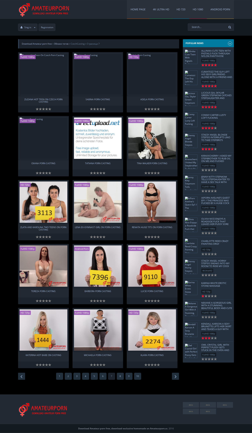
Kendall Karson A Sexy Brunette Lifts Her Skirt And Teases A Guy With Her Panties (216, 327)
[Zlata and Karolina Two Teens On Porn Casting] (43, 202)
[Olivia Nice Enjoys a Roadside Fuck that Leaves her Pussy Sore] (191, 224)
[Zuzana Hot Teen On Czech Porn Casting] (43, 74)
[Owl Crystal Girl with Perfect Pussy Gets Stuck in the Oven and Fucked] (191, 350)
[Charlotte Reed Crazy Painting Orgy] (191, 245)
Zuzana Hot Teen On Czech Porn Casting (43, 100)
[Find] (230, 27)
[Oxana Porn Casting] (43, 138)
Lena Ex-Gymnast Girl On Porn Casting (97, 227)
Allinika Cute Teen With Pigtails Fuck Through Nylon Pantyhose (216, 53)
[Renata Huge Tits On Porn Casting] (152, 202)
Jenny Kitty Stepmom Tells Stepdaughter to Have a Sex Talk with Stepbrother (215, 180)
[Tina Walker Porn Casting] (152, 138)
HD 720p (133, 57)
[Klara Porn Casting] (152, 330)
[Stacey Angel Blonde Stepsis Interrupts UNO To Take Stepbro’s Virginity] (191, 140)
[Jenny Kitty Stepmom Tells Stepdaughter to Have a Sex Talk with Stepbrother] (191, 182)
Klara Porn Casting (152, 355)
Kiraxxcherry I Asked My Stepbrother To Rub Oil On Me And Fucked (216, 158)
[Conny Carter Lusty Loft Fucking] (191, 119)
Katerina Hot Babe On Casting (43, 355)
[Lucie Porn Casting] (152, 266)
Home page (138, 9)
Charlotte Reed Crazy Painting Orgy (214, 242)
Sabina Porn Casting (98, 99)
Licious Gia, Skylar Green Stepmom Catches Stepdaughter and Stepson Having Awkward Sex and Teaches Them (216, 99)
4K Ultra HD (161, 9)
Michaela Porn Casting (97, 355)
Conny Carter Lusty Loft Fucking (213, 116)
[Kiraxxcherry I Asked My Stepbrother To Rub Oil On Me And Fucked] (191, 161)
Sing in (27, 27)
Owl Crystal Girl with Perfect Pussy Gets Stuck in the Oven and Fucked (215, 348)
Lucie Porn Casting (152, 291)
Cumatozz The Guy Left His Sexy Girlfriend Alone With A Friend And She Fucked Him (216, 75)
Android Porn (220, 9)
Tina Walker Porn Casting (152, 163)
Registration (47, 27)
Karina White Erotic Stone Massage (213, 284)
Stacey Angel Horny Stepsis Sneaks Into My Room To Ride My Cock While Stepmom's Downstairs (215, 266)
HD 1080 (198, 9)
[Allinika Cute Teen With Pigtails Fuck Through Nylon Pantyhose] (191, 56)
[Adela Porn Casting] (152, 74)
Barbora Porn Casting (97, 291)
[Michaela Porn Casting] (97, 330)
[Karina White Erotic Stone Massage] (191, 287)
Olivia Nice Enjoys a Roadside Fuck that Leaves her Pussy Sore (215, 221)
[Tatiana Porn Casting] (97, 138)
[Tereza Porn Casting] (43, 266)
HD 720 (181, 9)
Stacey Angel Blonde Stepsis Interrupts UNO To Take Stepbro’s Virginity (215, 138)
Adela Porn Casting (152, 99)
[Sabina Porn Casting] (97, 74)
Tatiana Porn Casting (98, 163)
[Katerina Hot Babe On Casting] (43, 330)
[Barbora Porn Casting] (97, 266)
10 (137, 376)
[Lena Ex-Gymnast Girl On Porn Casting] (97, 202)
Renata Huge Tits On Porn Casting (152, 227)
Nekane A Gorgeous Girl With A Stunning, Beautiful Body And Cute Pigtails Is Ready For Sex (216, 306)
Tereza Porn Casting (43, 291)
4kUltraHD (207, 270)
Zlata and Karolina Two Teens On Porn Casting (43, 228)
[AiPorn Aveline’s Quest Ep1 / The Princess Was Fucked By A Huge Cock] (191, 203)
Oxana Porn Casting (43, 163)
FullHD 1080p (27, 57)
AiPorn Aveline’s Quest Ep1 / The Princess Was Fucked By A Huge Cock (215, 200)
